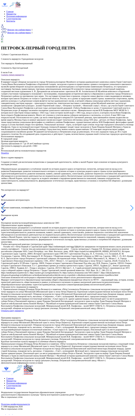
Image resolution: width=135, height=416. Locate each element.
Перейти (5, 153)
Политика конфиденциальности (15, 404)
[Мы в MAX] (84, 400)
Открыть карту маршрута (12, 311)
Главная (9, 11)
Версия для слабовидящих (19, 30)
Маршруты (11, 14)
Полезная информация (16, 16)
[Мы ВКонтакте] (18, 400)
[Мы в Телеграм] (50, 400)
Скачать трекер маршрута (12, 75)
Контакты (10, 21)
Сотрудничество (13, 19)
